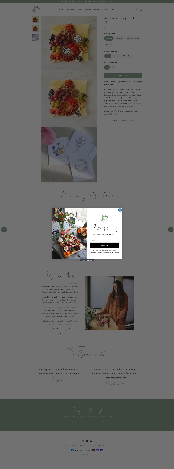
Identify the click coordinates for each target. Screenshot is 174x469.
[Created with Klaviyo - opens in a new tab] (87, 260)
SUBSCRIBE (104, 246)
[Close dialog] (120, 209)
